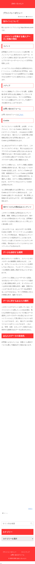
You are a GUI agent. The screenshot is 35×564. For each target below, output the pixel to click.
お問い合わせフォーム (17, 555)
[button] (31, 523)
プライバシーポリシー (9, 552)
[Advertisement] (17, 428)
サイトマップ (25, 552)
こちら (21, 114)
